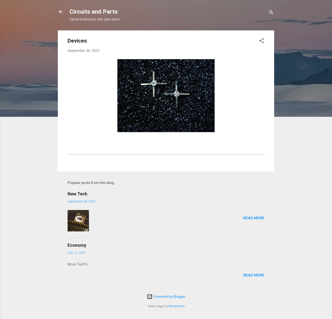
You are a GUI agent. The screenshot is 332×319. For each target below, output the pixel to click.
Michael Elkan (176, 306)
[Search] (271, 13)
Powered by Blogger (169, 296)
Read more (253, 218)
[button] (261, 41)
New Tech (77, 193)
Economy (77, 245)
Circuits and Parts (94, 11)
